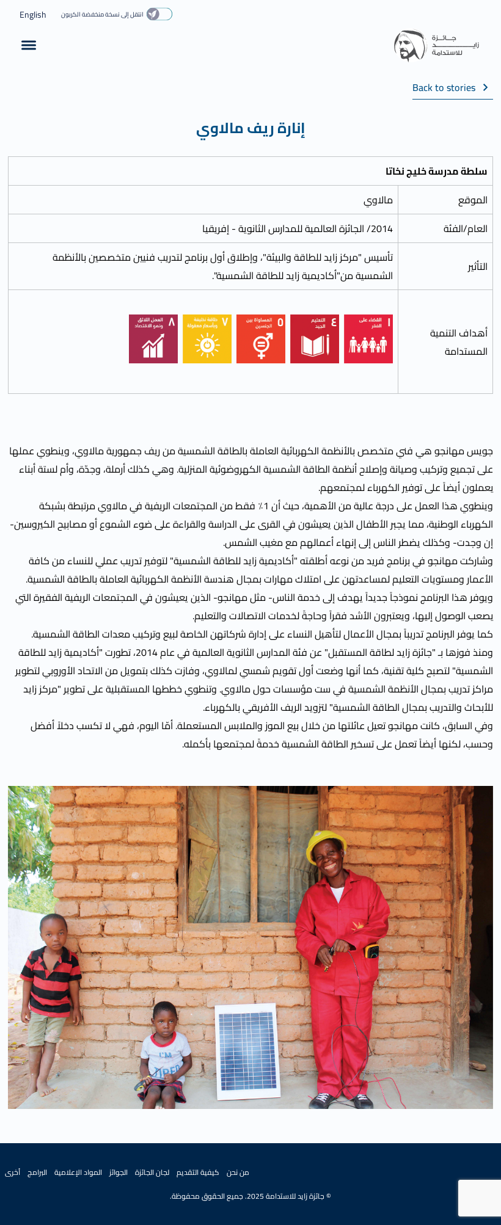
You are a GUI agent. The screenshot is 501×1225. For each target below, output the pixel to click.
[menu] (29, 45)
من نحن (238, 1172)
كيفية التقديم (198, 1172)
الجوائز (118, 1172)
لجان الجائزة (152, 1172)
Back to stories (443, 88)
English (33, 15)
